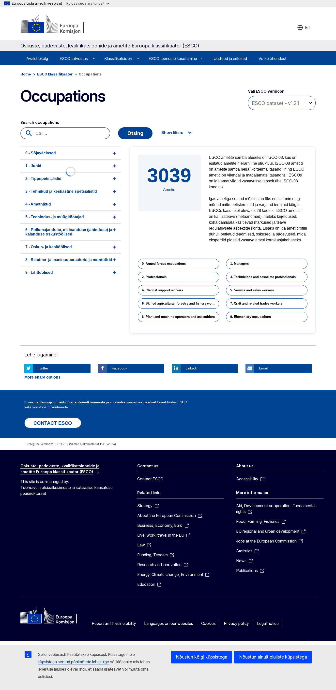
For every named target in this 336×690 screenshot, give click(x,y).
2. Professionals (154, 277)
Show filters (172, 133)
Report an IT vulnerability (114, 623)
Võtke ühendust (272, 58)
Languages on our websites (168, 623)
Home (25, 74)
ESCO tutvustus (74, 58)
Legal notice (268, 623)
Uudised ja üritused (230, 58)
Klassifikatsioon (118, 58)
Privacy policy (236, 623)
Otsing (135, 133)
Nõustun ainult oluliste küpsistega (273, 657)
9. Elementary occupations (250, 317)
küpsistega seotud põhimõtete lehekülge (73, 661)
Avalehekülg (37, 58)
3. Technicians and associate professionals (263, 277)
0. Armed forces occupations (164, 263)
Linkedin (192, 368)
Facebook (119, 368)
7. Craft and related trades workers (256, 303)
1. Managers (239, 263)
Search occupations (39, 122)
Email (263, 368)
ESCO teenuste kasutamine (173, 58)
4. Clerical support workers (162, 290)
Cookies (208, 623)
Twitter (43, 368)
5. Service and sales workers (252, 290)
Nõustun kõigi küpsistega (201, 657)
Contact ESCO (150, 478)
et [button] (308, 27)
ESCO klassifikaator (55, 74)
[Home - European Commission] (60, 24)
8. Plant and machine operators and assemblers (178, 317)
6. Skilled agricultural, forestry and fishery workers (180, 303)
